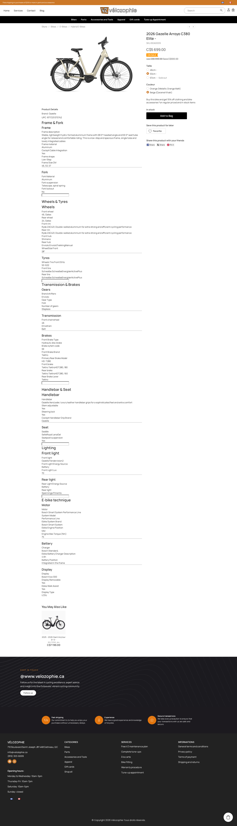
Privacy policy (185, 751)
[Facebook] (10, 761)
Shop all (68, 771)
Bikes (74, 19)
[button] (156, 131)
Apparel (121, 19)
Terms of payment (187, 756)
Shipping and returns (189, 762)
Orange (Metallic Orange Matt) (165, 88)
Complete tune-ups (131, 751)
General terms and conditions (193, 746)
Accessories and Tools (102, 19)
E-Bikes (63, 26)
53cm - (153, 73)
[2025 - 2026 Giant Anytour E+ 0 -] (53, 622)
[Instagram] (14, 761)
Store (44, 26)
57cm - (158, 77)
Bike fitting (126, 762)
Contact (31, 10)
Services (18, 10)
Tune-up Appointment (155, 19)
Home (6, 10)
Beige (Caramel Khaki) (161, 92)
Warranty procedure (131, 767)
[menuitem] (189, 27)
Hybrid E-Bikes (78, 26)
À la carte (126, 756)
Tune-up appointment (132, 772)
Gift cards (135, 19)
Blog (42, 10)
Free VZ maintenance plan (134, 746)
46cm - (153, 69)
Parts (84, 19)
